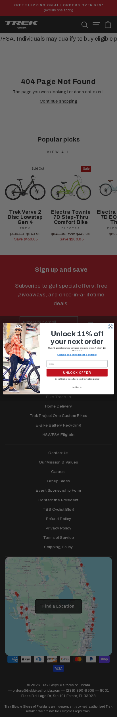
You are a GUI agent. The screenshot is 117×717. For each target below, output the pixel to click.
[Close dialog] (110, 326)
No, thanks (77, 387)
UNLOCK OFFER (77, 372)
